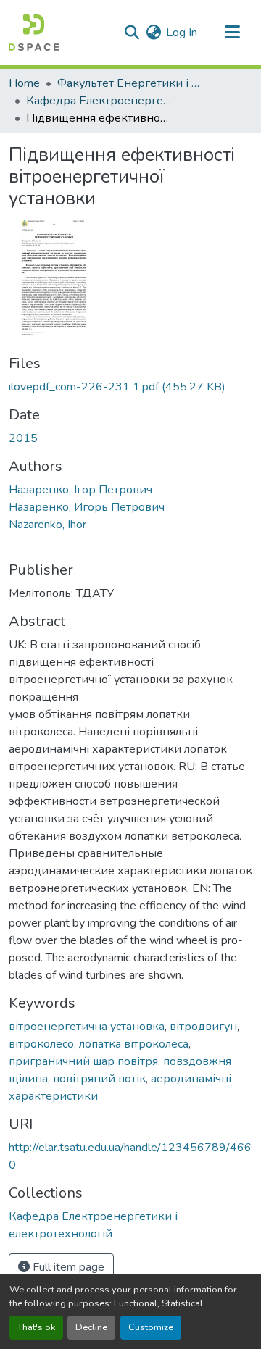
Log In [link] (181, 33)
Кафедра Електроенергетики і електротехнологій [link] (98, 101)
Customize (150, 1327)
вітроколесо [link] (41, 1044)
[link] (130, 387)
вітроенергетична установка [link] (87, 1027)
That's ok (36, 1327)
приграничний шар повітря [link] (83, 1061)
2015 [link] (23, 438)
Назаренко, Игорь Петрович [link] (87, 507)
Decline (91, 1327)
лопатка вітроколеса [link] (133, 1044)
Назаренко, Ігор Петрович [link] (80, 490)
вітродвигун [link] (203, 1027)
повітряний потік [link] (99, 1079)
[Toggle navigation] (232, 32)
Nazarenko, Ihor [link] (47, 524)
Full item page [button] (67, 1267)
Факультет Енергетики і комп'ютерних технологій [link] (129, 83)
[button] (34, 32)
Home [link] (24, 83)
